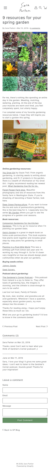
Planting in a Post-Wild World (16, 247)
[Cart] (45, 8)
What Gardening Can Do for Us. (23, 186)
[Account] (36, 8)
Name (5, 385)
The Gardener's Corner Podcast (18, 277)
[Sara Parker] (25, 7)
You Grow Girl (9, 173)
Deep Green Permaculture (15, 204)
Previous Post (11, 326)
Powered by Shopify (25, 466)
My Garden (14, 212)
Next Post (41, 326)
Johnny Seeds (9, 266)
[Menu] (5, 7)
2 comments (35, 28)
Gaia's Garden (9, 232)
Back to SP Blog (12, 430)
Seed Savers (9, 270)
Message (7, 406)
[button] (40, 7)
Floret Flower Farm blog (14, 190)
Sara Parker (29, 464)
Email (5, 395)
